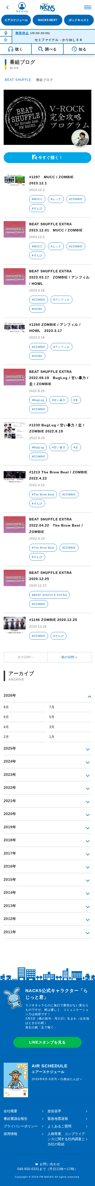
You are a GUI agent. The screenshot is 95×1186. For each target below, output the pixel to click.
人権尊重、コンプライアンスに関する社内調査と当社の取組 (66, 1139)
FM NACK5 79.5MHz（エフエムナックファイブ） (47, 7)
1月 (52, 737)
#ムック (56, 199)
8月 (6, 707)
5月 (52, 717)
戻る (7, 7)
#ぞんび (37, 208)
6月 (6, 717)
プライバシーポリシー (21, 1126)
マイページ (22, 11)
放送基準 (54, 1111)
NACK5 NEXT (47, 20)
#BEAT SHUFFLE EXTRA (49, 594)
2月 (6, 737)
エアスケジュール (16, 20)
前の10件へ (69, 657)
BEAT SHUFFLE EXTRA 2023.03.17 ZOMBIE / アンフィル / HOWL (59, 277)
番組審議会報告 (16, 1119)
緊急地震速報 (58, 1119)
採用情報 (10, 1134)
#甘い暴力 (59, 400)
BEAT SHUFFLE (18, 80)
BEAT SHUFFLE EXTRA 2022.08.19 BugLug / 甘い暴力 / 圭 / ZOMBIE (58, 378)
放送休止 (22, 33)
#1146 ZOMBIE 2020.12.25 (53, 620)
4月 (6, 727)
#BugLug (38, 400)
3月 (52, 727)
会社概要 (10, 1111)
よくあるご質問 (59, 1126)
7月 (52, 707)
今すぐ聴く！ (50, 157)
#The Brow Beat (43, 494)
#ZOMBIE (76, 199)
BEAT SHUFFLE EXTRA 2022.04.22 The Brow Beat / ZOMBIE (56, 525)
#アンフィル (61, 299)
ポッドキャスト (79, 20)
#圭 (76, 400)
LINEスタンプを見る (47, 1042)
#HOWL (37, 308)
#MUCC (37, 199)
